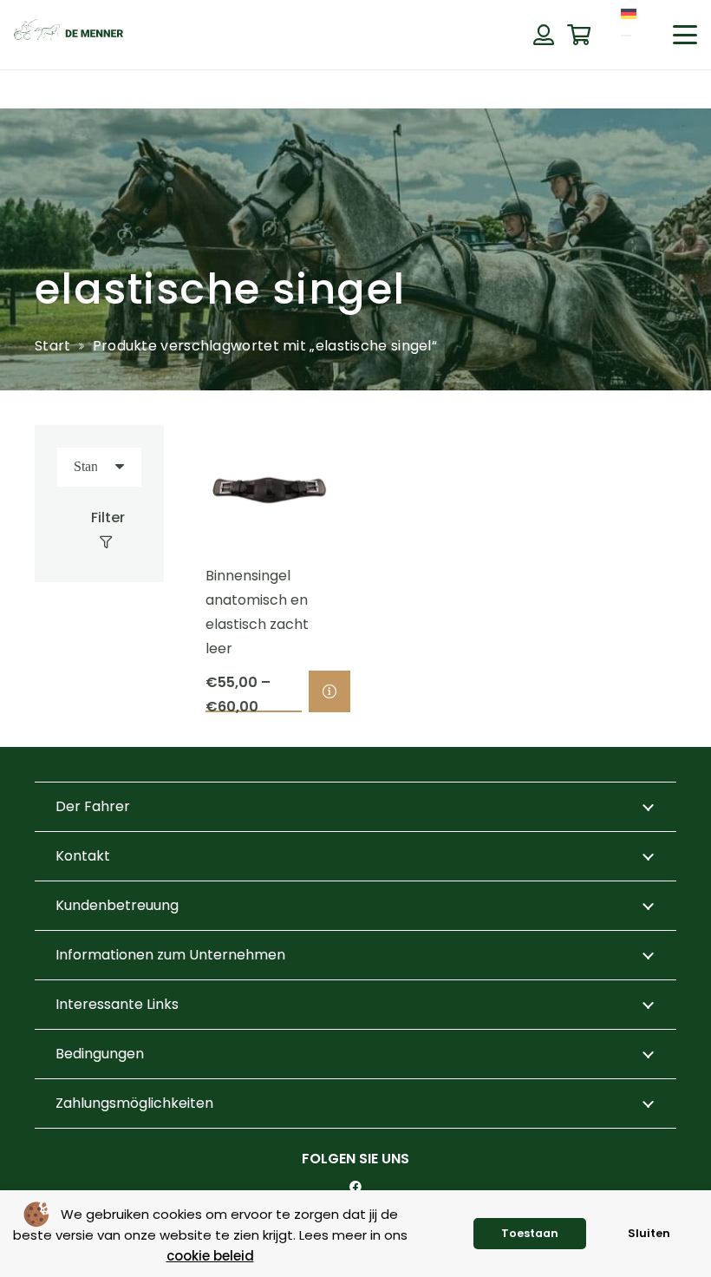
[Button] (543, 35)
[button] (685, 35)
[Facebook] (355, 1187)
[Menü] (626, 35)
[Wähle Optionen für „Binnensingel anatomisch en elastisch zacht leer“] (329, 691)
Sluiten (649, 1233)
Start (53, 346)
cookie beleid (210, 1256)
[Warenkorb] (579, 35)
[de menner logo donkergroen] (68, 34)
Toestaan (529, 1233)
